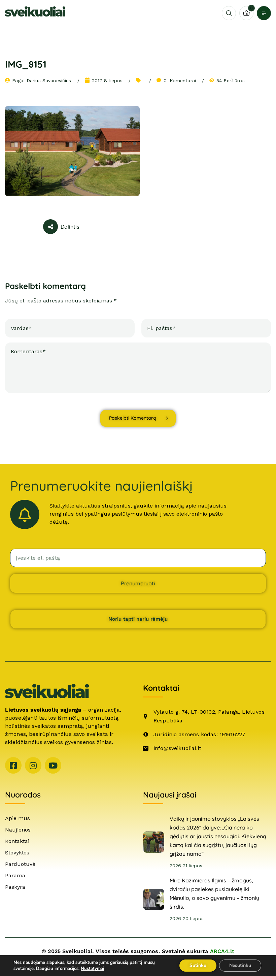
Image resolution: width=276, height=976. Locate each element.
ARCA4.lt (222, 951)
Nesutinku (240, 965)
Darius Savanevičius (49, 80)
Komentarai (180, 80)
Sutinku (197, 965)
